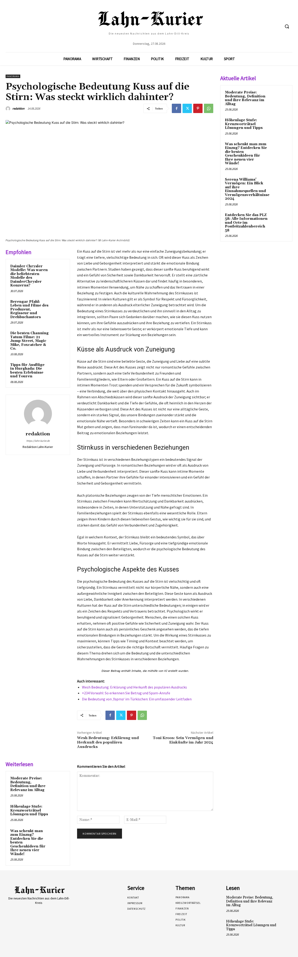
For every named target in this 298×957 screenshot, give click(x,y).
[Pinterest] (198, 108)
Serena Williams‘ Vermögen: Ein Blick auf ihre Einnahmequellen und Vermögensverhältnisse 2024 (247, 189)
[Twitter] (187, 108)
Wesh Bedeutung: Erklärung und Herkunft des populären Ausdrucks (134, 687)
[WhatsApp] (208, 108)
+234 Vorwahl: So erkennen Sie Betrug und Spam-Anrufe (126, 693)
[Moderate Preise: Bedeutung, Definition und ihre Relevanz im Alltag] (58, 783)
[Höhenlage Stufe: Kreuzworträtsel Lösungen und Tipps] (58, 811)
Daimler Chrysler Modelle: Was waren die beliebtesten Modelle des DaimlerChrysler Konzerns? (29, 276)
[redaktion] (9, 108)
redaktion (18, 108)
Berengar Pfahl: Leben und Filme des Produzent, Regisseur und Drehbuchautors (29, 309)
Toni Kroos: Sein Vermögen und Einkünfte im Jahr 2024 (183, 740)
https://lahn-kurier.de (38, 440)
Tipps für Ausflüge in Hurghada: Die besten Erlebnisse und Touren (27, 371)
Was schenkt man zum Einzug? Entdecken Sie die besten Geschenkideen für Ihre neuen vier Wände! (246, 154)
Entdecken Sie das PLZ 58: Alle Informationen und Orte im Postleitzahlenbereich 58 (246, 223)
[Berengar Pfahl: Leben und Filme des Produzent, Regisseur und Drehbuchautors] (58, 306)
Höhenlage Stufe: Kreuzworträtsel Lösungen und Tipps (29, 810)
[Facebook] (176, 108)
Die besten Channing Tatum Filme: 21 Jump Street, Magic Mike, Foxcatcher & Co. (29, 341)
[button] (286, 26)
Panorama (13, 76)
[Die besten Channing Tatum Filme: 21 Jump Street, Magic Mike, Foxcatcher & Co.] (58, 337)
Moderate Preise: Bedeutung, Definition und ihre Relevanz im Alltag (27, 784)
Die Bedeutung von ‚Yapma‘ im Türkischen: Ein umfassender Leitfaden (137, 699)
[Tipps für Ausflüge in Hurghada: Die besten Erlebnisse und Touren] (58, 369)
